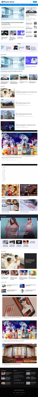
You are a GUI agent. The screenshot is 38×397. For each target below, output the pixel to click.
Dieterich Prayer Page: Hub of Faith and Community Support (10, 157)
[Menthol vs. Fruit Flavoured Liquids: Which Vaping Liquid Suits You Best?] (23, 273)
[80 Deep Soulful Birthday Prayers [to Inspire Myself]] (33, 242)
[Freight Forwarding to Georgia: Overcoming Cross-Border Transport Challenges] (31, 10)
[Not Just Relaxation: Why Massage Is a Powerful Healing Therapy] (35, 27)
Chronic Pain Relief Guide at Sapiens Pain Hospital (29, 36)
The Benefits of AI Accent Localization (20, 38)
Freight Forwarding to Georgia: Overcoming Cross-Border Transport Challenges (31, 15)
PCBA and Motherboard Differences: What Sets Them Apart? (12, 285)
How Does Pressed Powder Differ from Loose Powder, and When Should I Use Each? (5, 246)
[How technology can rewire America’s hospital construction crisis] (12, 13)
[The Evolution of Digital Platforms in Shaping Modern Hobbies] (8, 125)
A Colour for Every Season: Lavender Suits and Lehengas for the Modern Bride (12, 38)
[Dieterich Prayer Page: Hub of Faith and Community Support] (19, 145)
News (8, 4)
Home (3, 4)
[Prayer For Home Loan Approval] (28, 205)
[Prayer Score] (8, 2)
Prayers (6, 4)
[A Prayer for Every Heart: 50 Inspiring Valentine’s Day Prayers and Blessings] (10, 190)
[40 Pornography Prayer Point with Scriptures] (28, 383)
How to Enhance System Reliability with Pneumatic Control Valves (30, 290)
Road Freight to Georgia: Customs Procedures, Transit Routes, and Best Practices (29, 24)
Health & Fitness (20, 4)
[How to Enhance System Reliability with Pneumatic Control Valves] (22, 291)
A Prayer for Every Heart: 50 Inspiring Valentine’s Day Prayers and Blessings (10, 197)
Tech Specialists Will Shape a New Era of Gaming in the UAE (30, 285)
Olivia (2, 25)
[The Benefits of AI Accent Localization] (20, 33)
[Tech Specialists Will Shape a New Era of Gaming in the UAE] (22, 286)
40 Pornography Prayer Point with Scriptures (33, 382)
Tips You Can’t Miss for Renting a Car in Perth (29, 32)
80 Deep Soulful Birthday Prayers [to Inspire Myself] (32, 246)
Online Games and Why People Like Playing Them (4, 38)
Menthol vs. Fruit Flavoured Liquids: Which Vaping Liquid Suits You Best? (23, 278)
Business (11, 4)
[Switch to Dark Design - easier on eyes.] (36, 4)
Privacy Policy (18, 392)
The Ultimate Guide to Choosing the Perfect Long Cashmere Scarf (26, 246)
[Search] (35, 5)
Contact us (23, 392)
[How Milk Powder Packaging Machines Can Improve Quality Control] (3, 291)
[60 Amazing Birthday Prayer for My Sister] (28, 373)
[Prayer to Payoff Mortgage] (10, 205)
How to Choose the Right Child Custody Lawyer (4, 278)
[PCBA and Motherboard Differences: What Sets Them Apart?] (3, 286)
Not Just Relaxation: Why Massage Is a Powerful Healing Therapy (29, 28)
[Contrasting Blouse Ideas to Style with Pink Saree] (12, 242)
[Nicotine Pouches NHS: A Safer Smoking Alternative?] (33, 273)
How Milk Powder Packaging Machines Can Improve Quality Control (12, 290)
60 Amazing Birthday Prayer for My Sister (33, 373)
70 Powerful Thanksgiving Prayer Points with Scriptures (33, 378)
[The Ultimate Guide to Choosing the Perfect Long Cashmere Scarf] (26, 242)
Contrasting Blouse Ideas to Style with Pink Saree (12, 246)
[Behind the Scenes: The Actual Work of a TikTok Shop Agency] (14, 273)
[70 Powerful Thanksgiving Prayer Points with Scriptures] (28, 378)
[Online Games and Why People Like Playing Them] (4, 33)
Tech (23, 4)
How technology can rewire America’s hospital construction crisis (12, 23)
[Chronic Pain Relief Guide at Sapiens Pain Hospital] (35, 35)
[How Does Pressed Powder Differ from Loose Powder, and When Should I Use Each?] (5, 242)
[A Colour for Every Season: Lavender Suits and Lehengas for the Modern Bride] (12, 33)
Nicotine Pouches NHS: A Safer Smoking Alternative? (32, 278)
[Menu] (1, 4)
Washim (3, 158)
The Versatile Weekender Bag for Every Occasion (19, 246)
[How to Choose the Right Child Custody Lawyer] (5, 273)
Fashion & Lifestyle (15, 4)
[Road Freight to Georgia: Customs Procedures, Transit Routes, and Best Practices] (35, 23)
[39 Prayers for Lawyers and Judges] (28, 190)
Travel (28, 4)
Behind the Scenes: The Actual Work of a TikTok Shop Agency (13, 278)
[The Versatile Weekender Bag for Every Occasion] (19, 242)
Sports (26, 4)
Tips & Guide (2, 276)
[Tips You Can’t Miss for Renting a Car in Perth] (35, 31)
